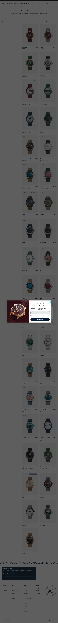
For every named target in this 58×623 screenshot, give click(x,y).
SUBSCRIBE (40, 319)
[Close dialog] (50, 302)
